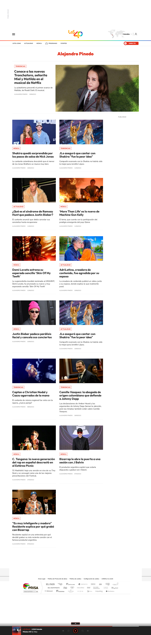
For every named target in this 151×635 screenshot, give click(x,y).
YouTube (75, 564)
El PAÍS (50, 584)
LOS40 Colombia (75, 34)
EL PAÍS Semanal (96, 587)
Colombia (126, 34)
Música (39, 43)
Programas (53, 43)
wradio (72, 587)
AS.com (99, 584)
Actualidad (28, 43)
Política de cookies (75, 579)
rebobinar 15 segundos (68, 630)
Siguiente (88, 630)
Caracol (115, 584)
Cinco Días (80, 587)
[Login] (136, 34)
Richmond (48, 590)
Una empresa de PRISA (31, 586)
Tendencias (20, 66)
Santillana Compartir (82, 584)
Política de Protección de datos (57, 579)
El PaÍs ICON (80, 590)
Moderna (60, 590)
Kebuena (112, 587)
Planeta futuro (105, 587)
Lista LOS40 (16, 43)
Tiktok (66, 564)
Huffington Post (53, 587)
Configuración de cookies (91, 579)
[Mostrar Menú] (15, 34)
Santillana (71, 584)
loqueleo (99, 590)
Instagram (71, 564)
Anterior (63, 630)
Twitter (80, 564)
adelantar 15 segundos (82, 630)
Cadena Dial (88, 587)
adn (106, 584)
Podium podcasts (70, 590)
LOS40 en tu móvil (107, 579)
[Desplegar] (75, 623)
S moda (89, 590)
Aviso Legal (41, 579)
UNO (65, 587)
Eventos (64, 43)
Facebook (84, 564)
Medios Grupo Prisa (30, 591)
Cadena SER (92, 584)
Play (75, 631)
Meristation (110, 590)
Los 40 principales (61, 584)
